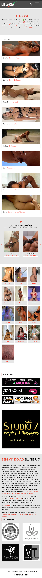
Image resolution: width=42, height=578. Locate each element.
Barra (25, 493)
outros (31, 493)
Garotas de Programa (23, 26)
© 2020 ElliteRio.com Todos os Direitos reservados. (21, 571)
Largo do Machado (7, 493)
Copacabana (29, 491)
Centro (35, 491)
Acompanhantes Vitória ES (10, 514)
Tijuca (16, 493)
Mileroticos (23, 514)
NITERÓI (21, 575)
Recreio (20, 493)
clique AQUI (29, 28)
